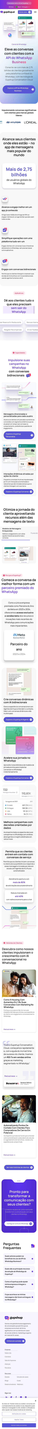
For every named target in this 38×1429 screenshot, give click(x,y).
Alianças (7, 1364)
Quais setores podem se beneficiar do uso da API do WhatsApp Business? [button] (15, 1258)
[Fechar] (35, 1400)
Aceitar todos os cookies (19, 1425)
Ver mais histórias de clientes (18, 1167)
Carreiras (8, 1357)
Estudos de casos (22, 1377)
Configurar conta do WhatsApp (17, 1224)
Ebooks (7, 1377)
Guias (19, 1381)
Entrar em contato (14, 1341)
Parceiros (8, 1368)
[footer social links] (6, 1397)
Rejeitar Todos (19, 1419)
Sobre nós (8, 1353)
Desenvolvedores (10, 1384)
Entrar (12, 7)
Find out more (8, 1029)
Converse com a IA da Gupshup (18, 3)
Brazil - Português (23, 7)
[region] (19, 1413)
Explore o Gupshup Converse (17, 491)
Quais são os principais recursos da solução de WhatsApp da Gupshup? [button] (17, 1271)
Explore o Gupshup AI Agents (17, 719)
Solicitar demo (23, 12)
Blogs (6, 1381)
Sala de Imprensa (10, 1360)
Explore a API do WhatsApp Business (18, 89)
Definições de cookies (19, 1414)
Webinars (20, 1384)
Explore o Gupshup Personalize (13, 435)
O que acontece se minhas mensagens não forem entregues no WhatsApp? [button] (18, 1297)
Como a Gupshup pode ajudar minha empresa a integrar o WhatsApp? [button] (16, 1284)
